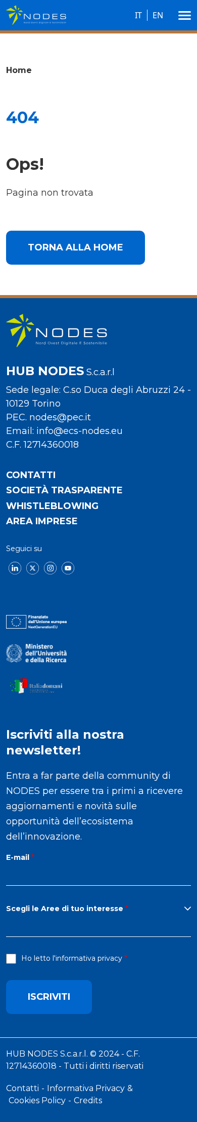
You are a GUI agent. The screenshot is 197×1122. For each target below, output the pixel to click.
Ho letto (71, 958)
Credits (88, 1100)
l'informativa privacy (87, 958)
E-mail (17, 857)
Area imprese (42, 521)
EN (158, 15)
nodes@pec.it (60, 417)
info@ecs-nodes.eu (79, 431)
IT (138, 15)
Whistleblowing (52, 506)
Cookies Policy (37, 1100)
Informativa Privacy (86, 1088)
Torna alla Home (75, 247)
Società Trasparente (64, 490)
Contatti (31, 475)
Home (19, 70)
